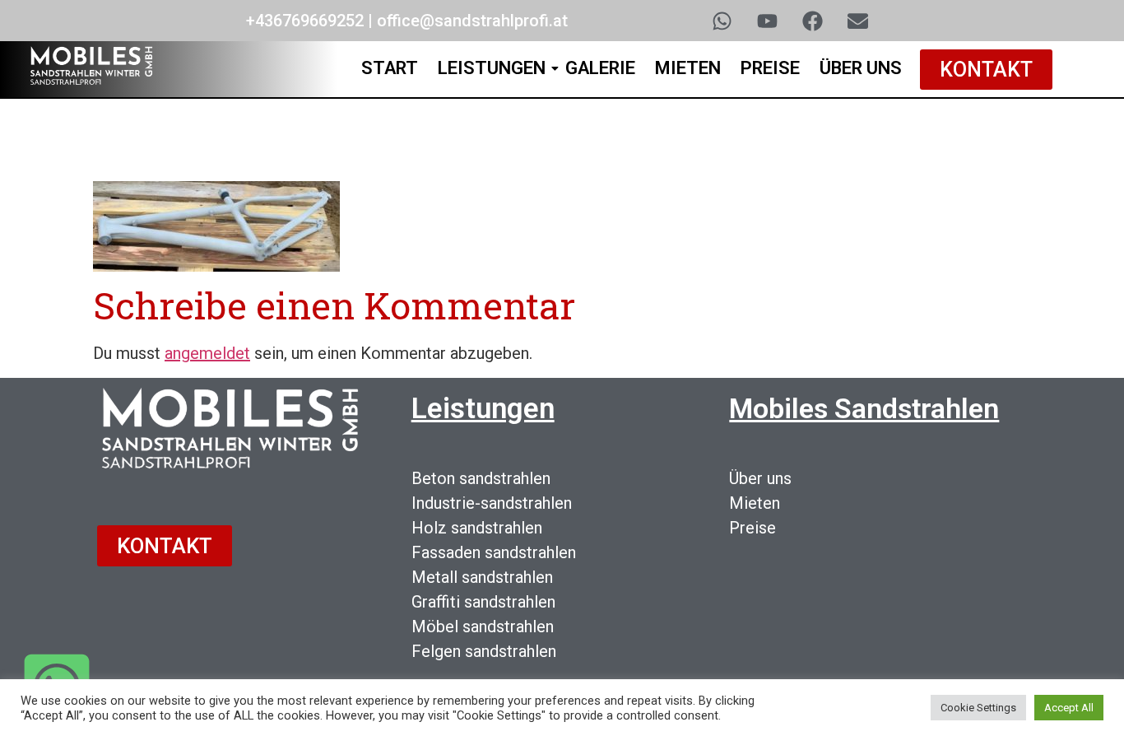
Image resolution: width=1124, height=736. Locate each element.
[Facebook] (812, 20)
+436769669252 (305, 20)
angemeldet (207, 353)
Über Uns (861, 68)
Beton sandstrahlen (480, 478)
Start (389, 68)
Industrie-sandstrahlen (491, 503)
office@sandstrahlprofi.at (472, 20)
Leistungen (492, 68)
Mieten (688, 68)
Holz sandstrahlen (476, 528)
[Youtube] (766, 20)
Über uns (760, 478)
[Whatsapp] (721, 20)
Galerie (600, 68)
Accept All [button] (1069, 707)
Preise (770, 68)
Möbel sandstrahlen (482, 626)
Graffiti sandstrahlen (483, 602)
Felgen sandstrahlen (483, 651)
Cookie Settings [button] (978, 707)
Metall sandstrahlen (482, 577)
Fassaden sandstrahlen (493, 552)
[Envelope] (857, 20)
